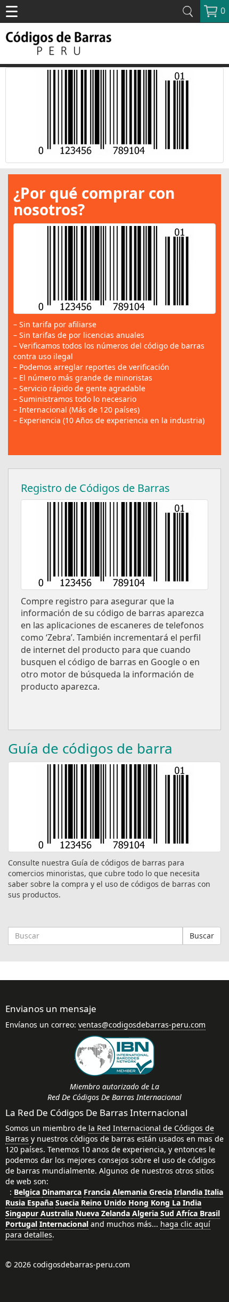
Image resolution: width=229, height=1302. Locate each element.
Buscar (202, 936)
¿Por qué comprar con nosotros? (94, 201)
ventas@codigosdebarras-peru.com (142, 1025)
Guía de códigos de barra (90, 748)
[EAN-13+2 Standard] (114, 115)
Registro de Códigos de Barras (95, 488)
